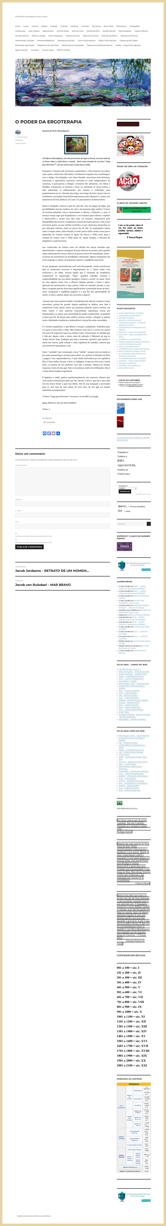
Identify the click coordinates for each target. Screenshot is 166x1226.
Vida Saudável (124, 31)
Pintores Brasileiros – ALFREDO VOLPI (132, 674)
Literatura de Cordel (128, 40)
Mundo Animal (22, 36)
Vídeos (44, 26)
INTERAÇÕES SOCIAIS (126, 368)
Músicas (74, 26)
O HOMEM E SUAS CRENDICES (129, 366)
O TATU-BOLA (124, 712)
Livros (25, 26)
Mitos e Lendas (38, 36)
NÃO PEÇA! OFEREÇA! (126, 318)
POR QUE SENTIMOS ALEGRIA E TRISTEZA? (134, 342)
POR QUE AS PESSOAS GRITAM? (130, 320)
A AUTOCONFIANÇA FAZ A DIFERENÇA (132, 359)
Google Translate (146, 494)
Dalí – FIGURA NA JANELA (128, 696)
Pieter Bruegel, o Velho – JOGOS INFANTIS (134, 684)
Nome (18, 500)
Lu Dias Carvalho (21, 137)
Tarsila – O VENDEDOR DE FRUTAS (131, 677)
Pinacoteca (121, 26)
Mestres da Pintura (129, 36)
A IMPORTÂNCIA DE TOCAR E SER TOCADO (134, 349)
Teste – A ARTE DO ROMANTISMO (131, 710)
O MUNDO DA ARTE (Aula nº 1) (130, 669)
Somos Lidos (48, 50)
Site (17, 522)
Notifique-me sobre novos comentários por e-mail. (33, 536)
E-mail (19, 511)
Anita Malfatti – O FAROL (128, 681)
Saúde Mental (109, 31)
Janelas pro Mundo (66, 40)
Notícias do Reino (109, 36)
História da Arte (73, 36)
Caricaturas (20, 31)
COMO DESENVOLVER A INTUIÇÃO (131, 313)
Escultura (96, 26)
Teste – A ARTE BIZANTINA (129, 698)
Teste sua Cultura (90, 36)
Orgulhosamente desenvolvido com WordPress (34, 1216)
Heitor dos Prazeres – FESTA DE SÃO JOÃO (134, 672)
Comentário (21, 465)
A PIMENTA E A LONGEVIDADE (130, 339)
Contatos (35, 50)
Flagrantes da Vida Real (47, 45)
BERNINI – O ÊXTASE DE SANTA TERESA (133, 700)
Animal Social (63, 31)
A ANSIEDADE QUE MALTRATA (130, 316)
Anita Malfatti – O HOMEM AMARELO (132, 719)
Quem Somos (21, 50)
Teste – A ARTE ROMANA (128, 693)
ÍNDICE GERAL (63, 50)
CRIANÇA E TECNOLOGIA (127, 363)
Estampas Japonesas (24, 45)
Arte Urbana (33, 31)
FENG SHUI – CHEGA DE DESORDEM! (132, 332)
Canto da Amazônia (86, 40)
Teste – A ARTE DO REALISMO (129, 707)
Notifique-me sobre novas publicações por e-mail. (33, 542)
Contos (35, 26)
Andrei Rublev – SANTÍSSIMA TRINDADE (133, 771)
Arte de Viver (78, 31)
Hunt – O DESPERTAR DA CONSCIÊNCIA (133, 783)
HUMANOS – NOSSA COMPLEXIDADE (132, 361)
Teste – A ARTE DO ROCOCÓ (129, 705)
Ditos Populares (55, 36)
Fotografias (135, 26)
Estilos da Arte (93, 31)
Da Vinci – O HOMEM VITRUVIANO (131, 781)
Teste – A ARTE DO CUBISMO (129, 691)
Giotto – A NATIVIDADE (127, 764)
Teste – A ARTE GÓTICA (127, 779)
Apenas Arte (48, 31)
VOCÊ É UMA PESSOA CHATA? (129, 347)
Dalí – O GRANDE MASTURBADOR (131, 752)
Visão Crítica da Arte (107, 40)
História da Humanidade (73, 45)
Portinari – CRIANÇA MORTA (129, 703)
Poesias (53, 26)
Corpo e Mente (141, 31)
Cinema (64, 26)
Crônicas (85, 26)
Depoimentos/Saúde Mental (99, 45)
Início (17, 26)
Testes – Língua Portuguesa (128, 45)
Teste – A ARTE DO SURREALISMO (131, 679)
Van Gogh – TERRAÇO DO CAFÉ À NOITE (133, 762)
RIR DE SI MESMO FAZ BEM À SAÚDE (132, 351)
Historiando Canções (24, 40)
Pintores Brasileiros (45, 40)
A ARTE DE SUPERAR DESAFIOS (130, 344)
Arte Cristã (108, 26)
